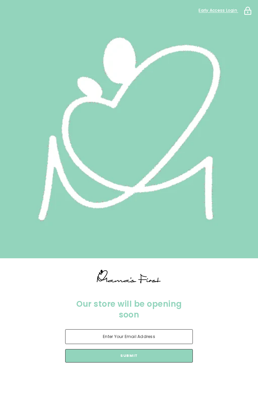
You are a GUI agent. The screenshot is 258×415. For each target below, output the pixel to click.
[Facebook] (100, 380)
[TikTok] (138, 380)
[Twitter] (157, 380)
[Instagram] (119, 380)
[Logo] (129, 276)
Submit (128, 355)
